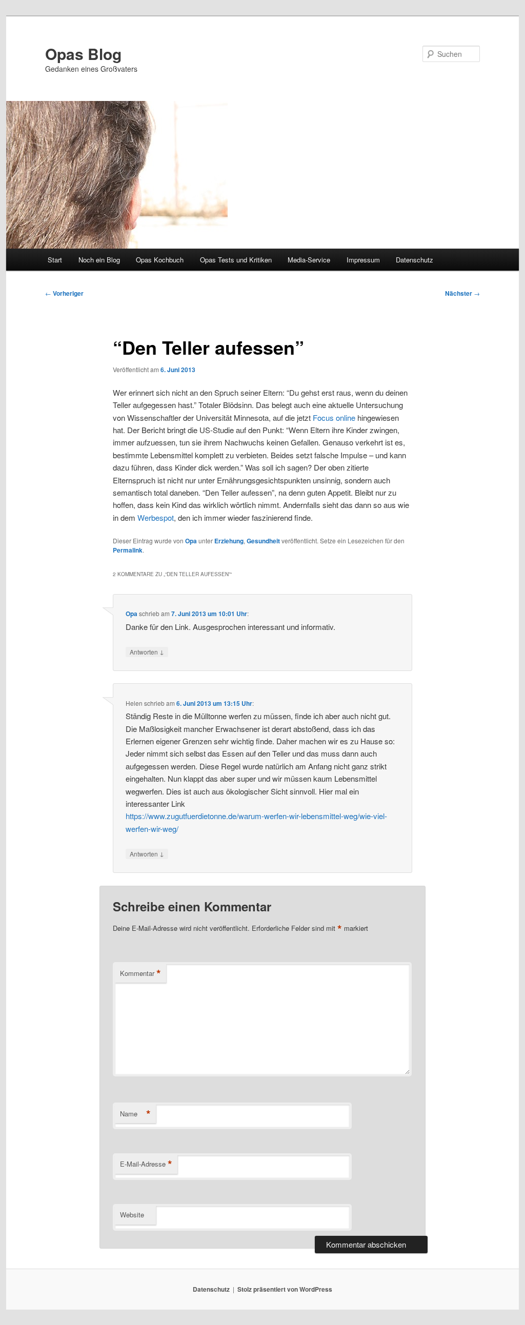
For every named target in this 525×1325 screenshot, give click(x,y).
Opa (191, 540)
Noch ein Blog (99, 259)
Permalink (128, 550)
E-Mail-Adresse (146, 1164)
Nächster (462, 293)
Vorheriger (64, 293)
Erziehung (229, 540)
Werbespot (155, 517)
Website (132, 1214)
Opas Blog (83, 54)
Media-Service (309, 259)
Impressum (363, 259)
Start (55, 259)
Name (135, 1114)
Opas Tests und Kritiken (236, 259)
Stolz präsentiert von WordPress (284, 1289)
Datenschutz (414, 259)
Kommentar (140, 973)
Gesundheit (263, 540)
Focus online (334, 417)
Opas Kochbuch (160, 259)
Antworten (147, 651)
